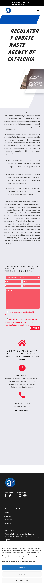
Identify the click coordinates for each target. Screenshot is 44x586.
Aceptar (22, 568)
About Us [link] (8, 523)
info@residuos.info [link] (22, 411)
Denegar (22, 574)
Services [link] (7, 516)
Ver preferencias (22, 580)
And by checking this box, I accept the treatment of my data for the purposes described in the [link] (20, 322)
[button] (40, 544)
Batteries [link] (8, 519)
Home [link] (6, 512)
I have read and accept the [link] (19, 312)
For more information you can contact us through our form (21, 269)
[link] (8, 10)
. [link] (23, 325)
